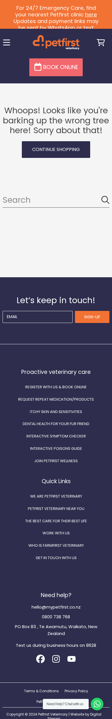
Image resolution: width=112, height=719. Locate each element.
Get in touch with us (56, 558)
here (91, 14)
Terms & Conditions (41, 691)
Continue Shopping (56, 149)
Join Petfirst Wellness (56, 461)
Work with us (56, 533)
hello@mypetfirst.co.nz (56, 607)
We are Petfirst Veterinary (56, 496)
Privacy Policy (76, 691)
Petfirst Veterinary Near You (56, 508)
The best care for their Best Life (56, 521)
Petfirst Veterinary (53, 714)
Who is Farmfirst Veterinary (56, 545)
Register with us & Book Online (56, 387)
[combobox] (56, 200)
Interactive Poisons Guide (56, 448)
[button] (6, 42)
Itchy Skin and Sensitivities (56, 411)
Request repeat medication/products (56, 399)
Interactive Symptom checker (56, 436)
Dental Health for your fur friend (56, 424)
